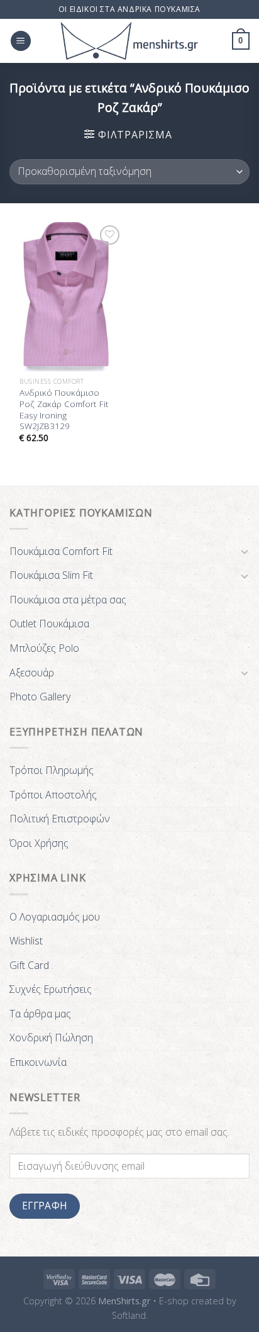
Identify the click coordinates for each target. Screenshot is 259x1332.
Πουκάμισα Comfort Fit (61, 551)
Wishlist (26, 941)
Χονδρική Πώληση (51, 1037)
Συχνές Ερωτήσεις (50, 989)
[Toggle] (245, 551)
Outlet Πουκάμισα (49, 623)
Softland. (130, 1315)
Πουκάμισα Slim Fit (51, 575)
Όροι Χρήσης (39, 843)
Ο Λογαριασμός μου (54, 917)
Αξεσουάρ (31, 673)
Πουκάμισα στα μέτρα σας (67, 600)
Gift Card (29, 965)
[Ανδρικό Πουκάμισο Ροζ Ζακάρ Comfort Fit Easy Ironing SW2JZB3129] (66, 296)
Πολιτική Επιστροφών (59, 819)
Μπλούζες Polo (44, 648)
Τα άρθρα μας (40, 1014)
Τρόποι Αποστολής (53, 795)
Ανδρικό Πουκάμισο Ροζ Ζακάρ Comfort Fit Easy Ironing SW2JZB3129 (64, 409)
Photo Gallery (39, 696)
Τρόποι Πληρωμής (51, 770)
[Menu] (21, 41)
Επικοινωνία (38, 1062)
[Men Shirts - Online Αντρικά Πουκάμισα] (129, 41)
